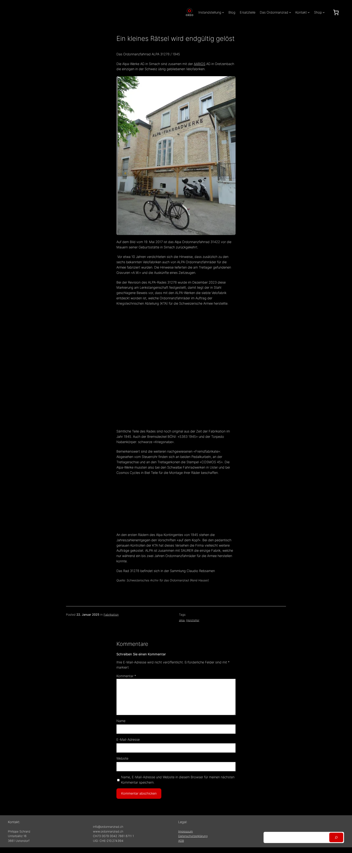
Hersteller (192, 620)
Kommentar (126, 676)
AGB (181, 841)
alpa (182, 620)
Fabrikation (111, 614)
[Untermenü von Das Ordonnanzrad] (290, 12)
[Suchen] (336, 837)
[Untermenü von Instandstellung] (223, 12)
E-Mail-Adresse (128, 739)
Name (120, 721)
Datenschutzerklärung (193, 836)
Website (122, 758)
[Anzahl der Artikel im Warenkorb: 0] (336, 12)
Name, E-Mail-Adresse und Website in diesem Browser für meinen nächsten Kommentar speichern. (177, 779)
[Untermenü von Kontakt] (309, 12)
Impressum (185, 831)
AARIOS (199, 64)
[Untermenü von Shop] (324, 12)
